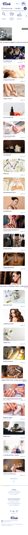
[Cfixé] (6, 3)
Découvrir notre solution (14, 500)
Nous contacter (14, 494)
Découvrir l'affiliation (14, 505)
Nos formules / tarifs (14, 502)
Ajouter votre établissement (14, 503)
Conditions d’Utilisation (14, 491)
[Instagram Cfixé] (17, 511)
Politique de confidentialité (14, 492)
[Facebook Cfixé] (10, 511)
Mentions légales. (19, 524)
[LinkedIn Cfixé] (13, 511)
